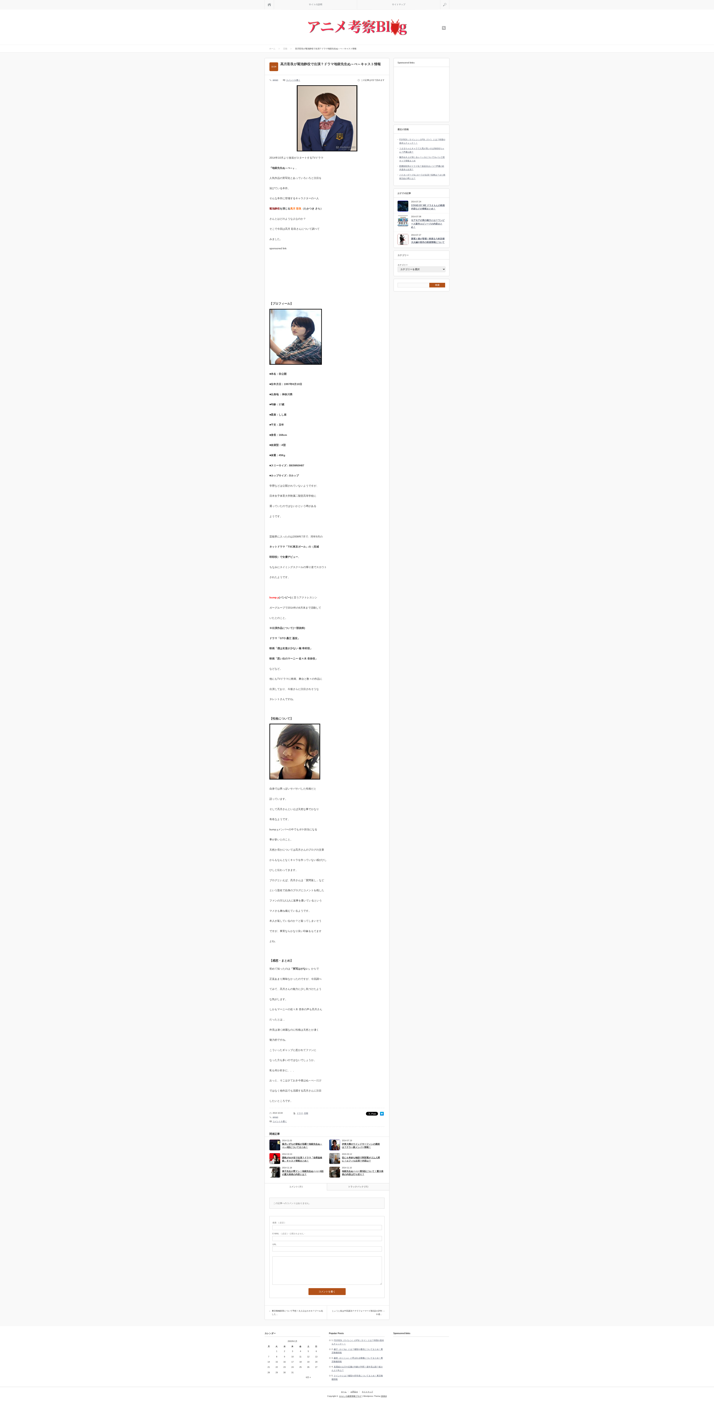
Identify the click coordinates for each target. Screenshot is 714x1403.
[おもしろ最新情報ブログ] (357, 27)
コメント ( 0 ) (296, 1186)
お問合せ (354, 1392)
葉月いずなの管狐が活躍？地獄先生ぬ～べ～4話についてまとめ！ (302, 1146)
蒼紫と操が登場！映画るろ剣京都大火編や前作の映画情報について (428, 240)
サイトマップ (398, 4)
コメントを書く (293, 80)
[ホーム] (269, 4)
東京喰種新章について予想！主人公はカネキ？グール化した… (297, 1312)
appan (275, 80)
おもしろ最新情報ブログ (350, 1396)
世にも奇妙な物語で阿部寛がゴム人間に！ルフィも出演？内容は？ (361, 1159)
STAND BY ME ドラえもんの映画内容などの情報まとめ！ (428, 207)
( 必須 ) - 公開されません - (288, 1233)
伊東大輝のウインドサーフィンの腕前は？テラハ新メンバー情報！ (361, 1146)
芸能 (306, 1113)
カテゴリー (403, 265)
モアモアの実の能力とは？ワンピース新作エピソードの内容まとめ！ (428, 223)
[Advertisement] (297, 273)
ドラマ (300, 1113)
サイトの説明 (315, 4)
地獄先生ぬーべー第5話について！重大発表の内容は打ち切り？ (362, 1173)
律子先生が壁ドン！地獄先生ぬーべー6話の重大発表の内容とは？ (303, 1173)
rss (444, 28)
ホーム (344, 1392)
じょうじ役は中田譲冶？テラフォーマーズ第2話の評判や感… (357, 1312)
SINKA (384, 1396)
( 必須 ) (278, 1222)
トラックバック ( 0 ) (358, 1186)
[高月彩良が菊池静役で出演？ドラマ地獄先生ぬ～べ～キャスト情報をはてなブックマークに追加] (382, 1115)
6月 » (308, 1377)
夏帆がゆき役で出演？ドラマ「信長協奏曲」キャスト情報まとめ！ (302, 1159)
